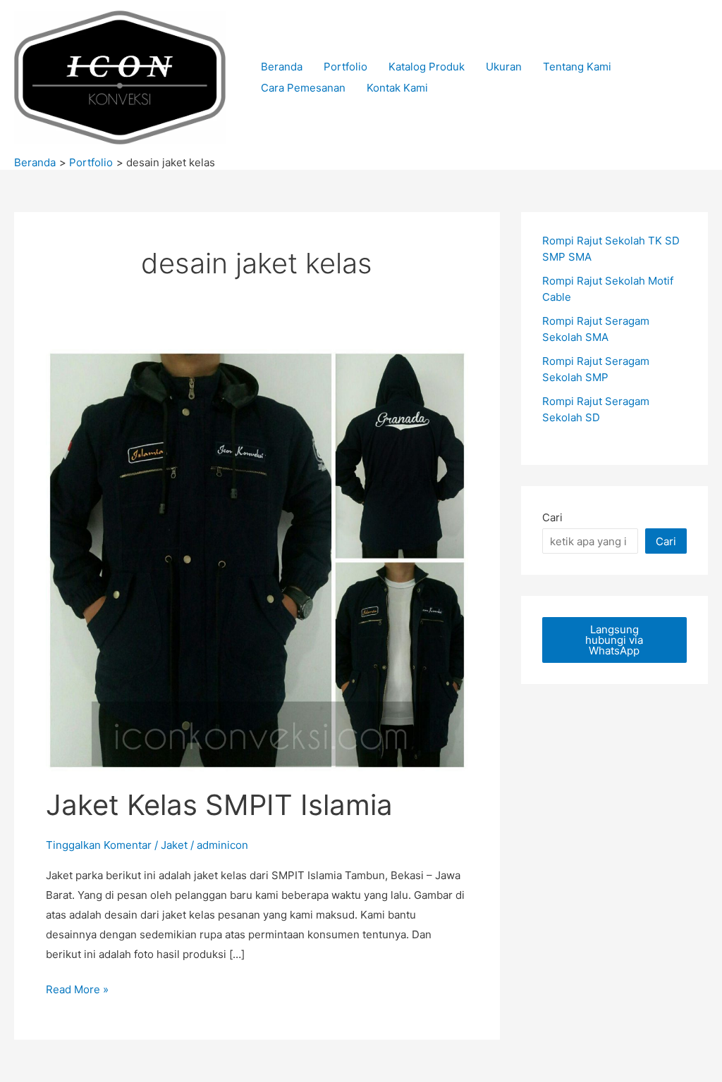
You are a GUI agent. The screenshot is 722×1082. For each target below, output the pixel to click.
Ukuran (504, 66)
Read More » (77, 991)
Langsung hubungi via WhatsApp (614, 640)
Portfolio (345, 66)
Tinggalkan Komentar (99, 845)
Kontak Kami (397, 87)
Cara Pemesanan (303, 87)
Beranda (281, 66)
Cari (552, 517)
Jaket (174, 845)
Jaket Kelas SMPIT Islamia (219, 805)
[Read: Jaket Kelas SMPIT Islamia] (257, 559)
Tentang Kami (577, 66)
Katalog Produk (426, 66)
